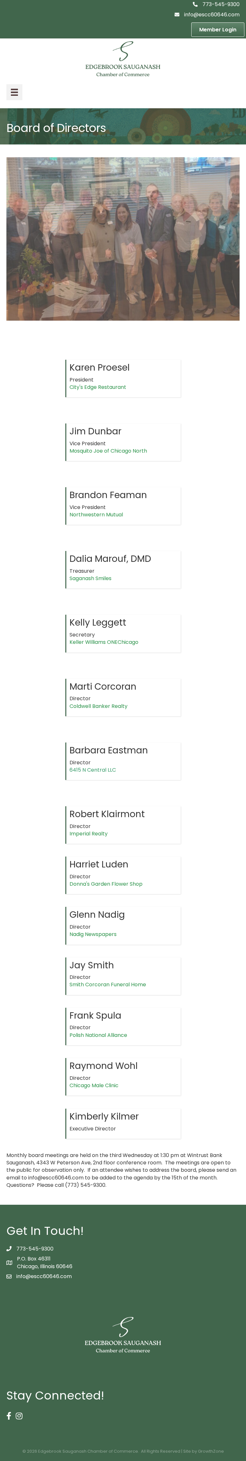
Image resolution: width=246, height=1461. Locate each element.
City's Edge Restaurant (98, 387)
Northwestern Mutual (96, 514)
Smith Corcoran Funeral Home (108, 984)
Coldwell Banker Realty (98, 706)
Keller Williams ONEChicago (104, 642)
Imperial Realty (89, 833)
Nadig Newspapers (93, 934)
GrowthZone (211, 1451)
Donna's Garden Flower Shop (106, 884)
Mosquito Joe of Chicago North (108, 451)
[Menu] (14, 92)
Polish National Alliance (98, 1035)
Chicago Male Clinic (94, 1085)
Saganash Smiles (90, 578)
